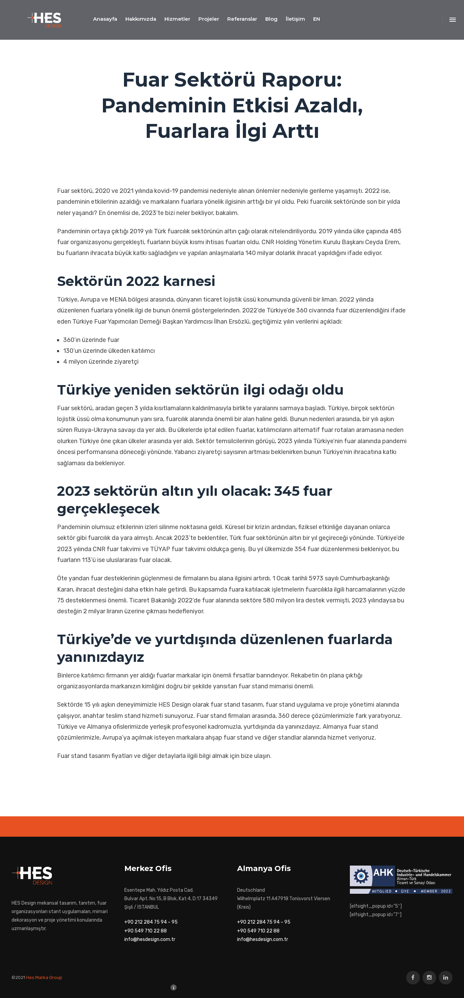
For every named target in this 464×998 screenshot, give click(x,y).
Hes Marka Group (44, 977)
